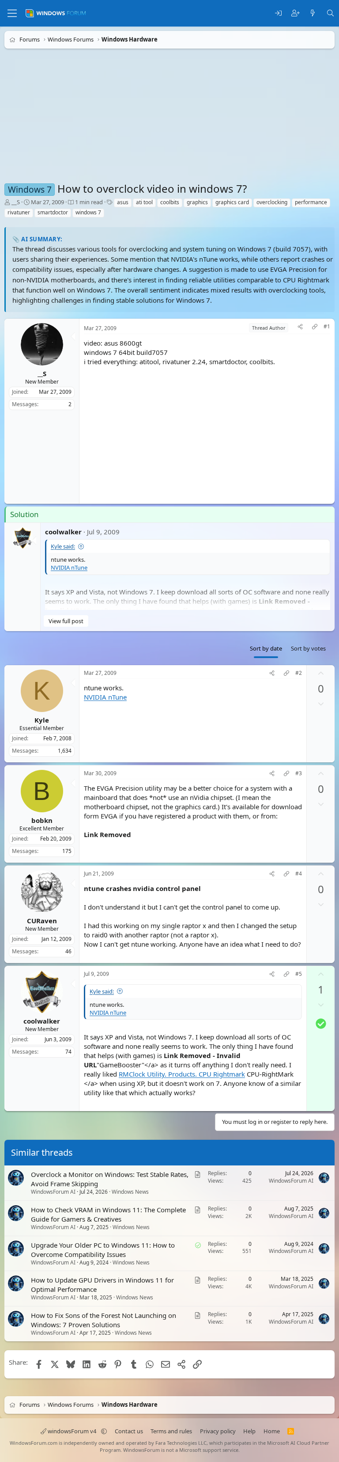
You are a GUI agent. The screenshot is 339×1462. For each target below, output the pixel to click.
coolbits (169, 202)
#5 (298, 973)
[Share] (300, 328)
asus (122, 202)
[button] (104, 1431)
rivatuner (19, 212)
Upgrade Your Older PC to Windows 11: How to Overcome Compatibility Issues (103, 1250)
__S (15, 202)
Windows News (130, 1191)
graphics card (232, 202)
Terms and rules (171, 1431)
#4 (298, 873)
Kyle (41, 719)
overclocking (271, 202)
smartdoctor (53, 212)
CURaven (42, 920)
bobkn (42, 819)
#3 (298, 773)
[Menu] (12, 13)
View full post (66, 620)
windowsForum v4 (72, 1431)
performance (311, 202)
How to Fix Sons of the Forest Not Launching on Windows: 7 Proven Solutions (103, 1320)
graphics (197, 202)
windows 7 (88, 212)
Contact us (129, 1431)
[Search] (330, 13)
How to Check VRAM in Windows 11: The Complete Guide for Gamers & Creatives (108, 1214)
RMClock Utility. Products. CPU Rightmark (182, 1073)
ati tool (144, 202)
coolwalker (63, 531)
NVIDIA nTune (69, 567)
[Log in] (278, 13)
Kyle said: (63, 546)
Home (272, 1431)
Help (249, 1431)
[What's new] (312, 13)
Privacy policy (218, 1431)
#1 (327, 326)
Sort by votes (308, 648)
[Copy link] (314, 328)
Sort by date (266, 648)
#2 (298, 673)
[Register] (295, 13)
